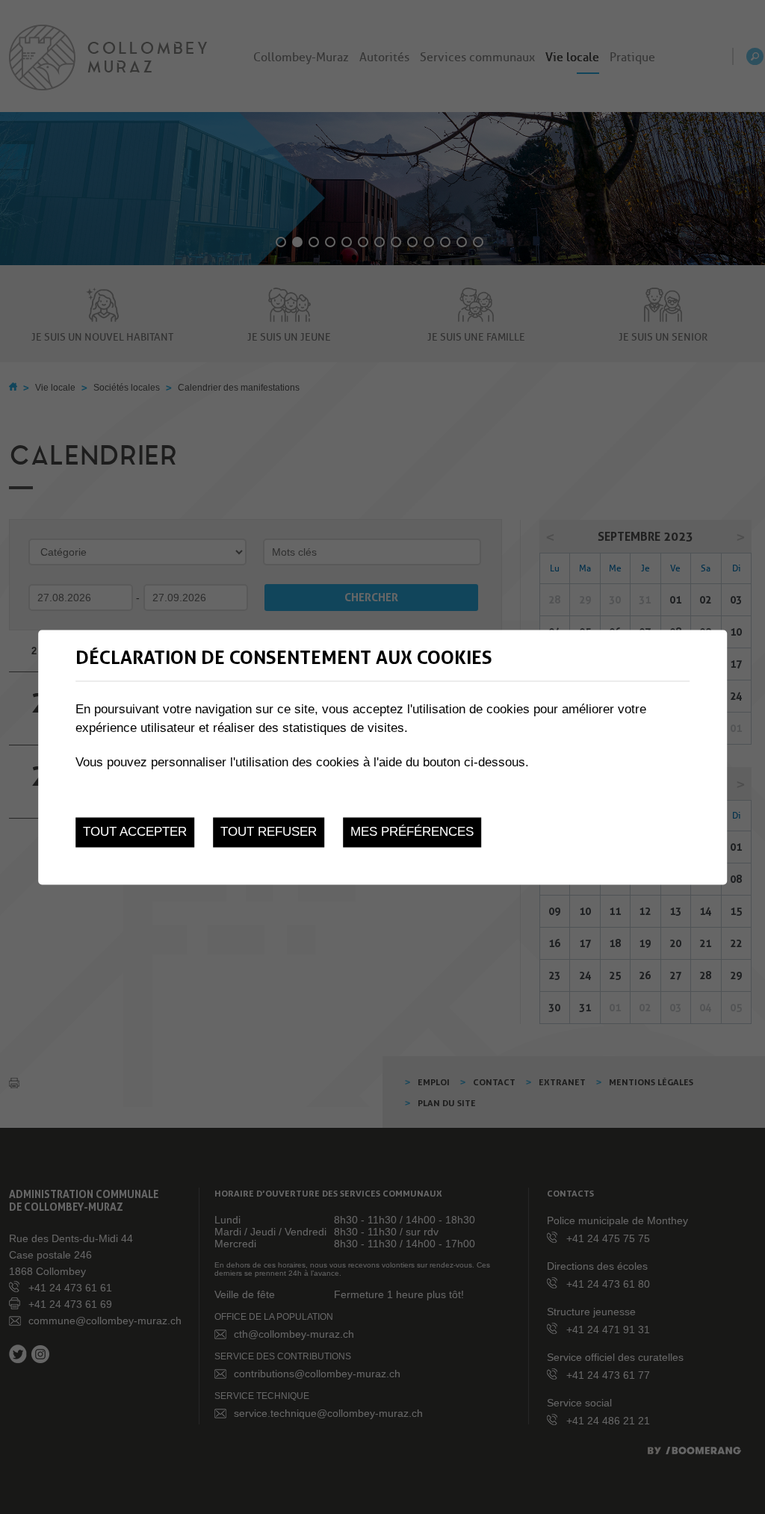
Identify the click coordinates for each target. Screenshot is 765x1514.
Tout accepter (135, 832)
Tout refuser (268, 832)
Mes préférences (412, 832)
